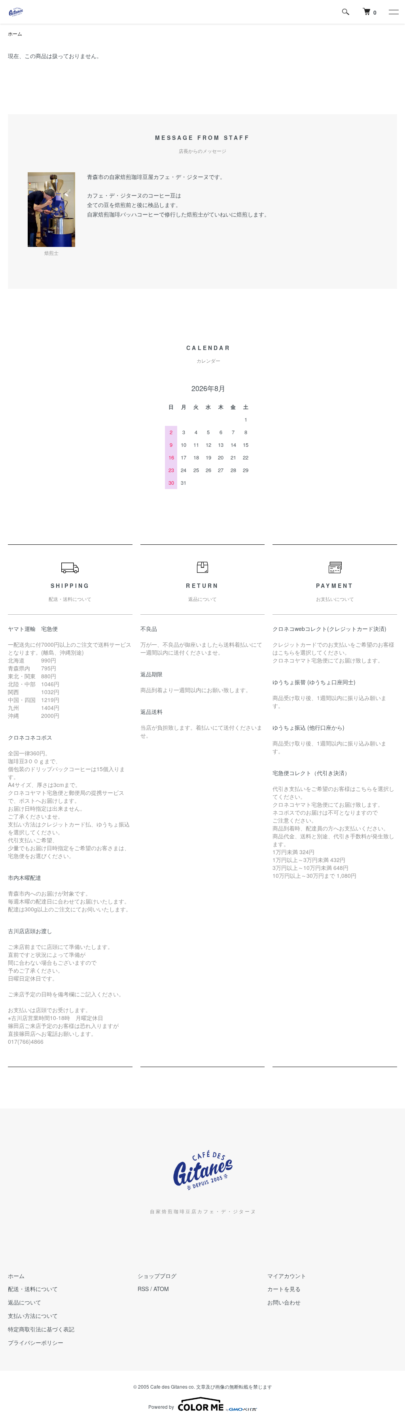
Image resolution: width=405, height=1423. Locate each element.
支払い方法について (33, 1315)
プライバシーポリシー (35, 1342)
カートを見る (284, 1289)
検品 (153, 205)
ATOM (161, 1289)
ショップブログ (157, 1276)
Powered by (161, 1406)
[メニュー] (393, 12)
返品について (24, 1302)
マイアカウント (286, 1276)
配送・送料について (33, 1289)
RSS (143, 1289)
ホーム (15, 33)
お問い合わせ (284, 1302)
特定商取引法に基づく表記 (41, 1329)
